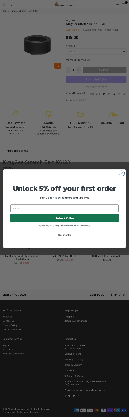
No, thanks (64, 235)
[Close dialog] (122, 173)
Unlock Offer (64, 218)
